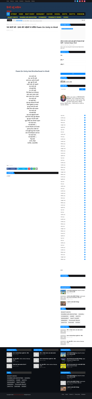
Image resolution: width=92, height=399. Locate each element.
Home (8, 1)
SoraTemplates (14, 397)
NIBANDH (64, 320)
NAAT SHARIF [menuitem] (29, 14)
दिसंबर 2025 (73, 120)
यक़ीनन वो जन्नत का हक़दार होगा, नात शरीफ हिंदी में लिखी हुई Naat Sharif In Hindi (76, 365)
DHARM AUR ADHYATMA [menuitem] (28, 17)
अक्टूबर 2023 (73, 172)
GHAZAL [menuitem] (57, 14)
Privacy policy (27, 1)
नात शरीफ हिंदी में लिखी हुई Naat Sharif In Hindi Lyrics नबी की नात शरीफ (76, 291)
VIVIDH (77, 322)
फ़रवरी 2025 (73, 139)
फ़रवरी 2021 (73, 247)
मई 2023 (73, 184)
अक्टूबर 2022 (73, 200)
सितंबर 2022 (73, 202)
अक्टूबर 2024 (73, 148)
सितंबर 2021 (73, 231)
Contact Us (71, 394)
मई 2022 (73, 212)
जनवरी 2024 (73, 165)
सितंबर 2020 (73, 259)
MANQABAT (65, 318)
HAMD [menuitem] (21, 14)
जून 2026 (73, 115)
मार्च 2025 (73, 136)
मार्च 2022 (73, 217)
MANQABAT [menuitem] (40, 14)
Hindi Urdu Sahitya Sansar (19, 394)
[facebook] (75, 1)
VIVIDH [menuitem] (65, 17)
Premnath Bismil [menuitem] (54, 17)
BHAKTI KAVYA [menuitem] (13, 17)
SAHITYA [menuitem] (72, 14)
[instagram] (80, 1)
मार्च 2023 (73, 188)
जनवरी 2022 (73, 221)
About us (12, 1)
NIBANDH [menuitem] (80, 14)
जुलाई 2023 (73, 179)
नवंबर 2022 (73, 198)
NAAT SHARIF (74, 318)
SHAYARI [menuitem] (50, 14)
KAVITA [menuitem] (64, 14)
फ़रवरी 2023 (73, 191)
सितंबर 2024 (73, 150)
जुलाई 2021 (73, 235)
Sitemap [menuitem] (14, 14)
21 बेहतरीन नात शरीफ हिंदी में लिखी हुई (73, 302)
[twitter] (77, 1)
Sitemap (33, 1)
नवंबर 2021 (73, 226)
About (66, 394)
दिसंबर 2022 (73, 195)
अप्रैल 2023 (73, 186)
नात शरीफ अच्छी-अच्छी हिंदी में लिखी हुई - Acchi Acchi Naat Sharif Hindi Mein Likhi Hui (76, 297)
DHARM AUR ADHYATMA (69, 314)
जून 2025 (73, 129)
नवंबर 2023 (73, 169)
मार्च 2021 (73, 245)
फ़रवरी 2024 (73, 162)
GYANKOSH (64, 316)
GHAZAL (81, 314)
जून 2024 (73, 158)
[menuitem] (8, 14)
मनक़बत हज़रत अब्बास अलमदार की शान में (19, 364)
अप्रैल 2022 (73, 214)
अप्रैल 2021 (73, 242)
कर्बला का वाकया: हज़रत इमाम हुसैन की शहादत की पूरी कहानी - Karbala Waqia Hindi (72, 42)
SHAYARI (11, 24)
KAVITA (78, 316)
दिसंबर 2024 (73, 143)
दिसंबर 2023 (73, 167)
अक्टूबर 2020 (73, 257)
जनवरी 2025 (73, 141)
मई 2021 (73, 240)
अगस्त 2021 (73, 233)
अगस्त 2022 (73, 205)
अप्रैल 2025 (73, 134)
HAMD (72, 316)
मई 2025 (73, 132)
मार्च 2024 (73, 160)
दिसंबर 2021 (73, 224)
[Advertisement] (32, 49)
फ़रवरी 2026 (73, 117)
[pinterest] (82, 1)
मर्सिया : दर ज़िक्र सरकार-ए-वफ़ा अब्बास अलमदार (75, 329)
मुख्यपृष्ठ (8, 24)
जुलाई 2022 (73, 207)
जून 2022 (73, 209)
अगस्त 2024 (73, 153)
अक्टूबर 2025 (73, 125)
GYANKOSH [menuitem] (42, 17)
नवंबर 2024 (73, 146)
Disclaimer (21, 1)
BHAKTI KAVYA (66, 312)
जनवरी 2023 (73, 193)
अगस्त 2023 (73, 176)
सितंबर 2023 (73, 174)
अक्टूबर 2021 (73, 228)
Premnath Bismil (74, 320)
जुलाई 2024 (73, 155)
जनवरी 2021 (73, 250)
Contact (16, 1)
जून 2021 (73, 238)
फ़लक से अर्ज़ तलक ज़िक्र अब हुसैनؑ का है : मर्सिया (75, 335)
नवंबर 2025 (73, 122)
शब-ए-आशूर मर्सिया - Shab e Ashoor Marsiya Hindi (32, 20)
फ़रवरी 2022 (73, 219)
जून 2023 (73, 181)
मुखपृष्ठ (61, 270)
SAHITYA (64, 322)
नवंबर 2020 (73, 254)
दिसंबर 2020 (73, 252)
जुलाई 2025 (73, 127)
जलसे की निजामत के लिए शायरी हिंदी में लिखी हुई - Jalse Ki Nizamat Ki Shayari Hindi (76, 359)
